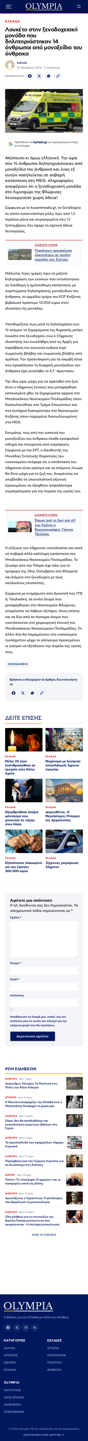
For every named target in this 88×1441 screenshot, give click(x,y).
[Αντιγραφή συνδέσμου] (58, 76)
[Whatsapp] (49, 76)
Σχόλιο (15, 917)
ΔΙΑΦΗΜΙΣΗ (12, 1404)
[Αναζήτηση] (79, 7)
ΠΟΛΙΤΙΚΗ (54, 1362)
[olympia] (44, 6)
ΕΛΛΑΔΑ (12, 21)
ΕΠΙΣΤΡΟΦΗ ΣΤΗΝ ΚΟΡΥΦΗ (44, 1435)
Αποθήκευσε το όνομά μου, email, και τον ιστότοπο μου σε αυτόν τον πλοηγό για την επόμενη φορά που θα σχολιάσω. (38, 1021)
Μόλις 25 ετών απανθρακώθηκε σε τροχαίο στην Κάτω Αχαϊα (20, 767)
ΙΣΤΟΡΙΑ (53, 1348)
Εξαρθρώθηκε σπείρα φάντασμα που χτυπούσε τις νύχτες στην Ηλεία (21, 818)
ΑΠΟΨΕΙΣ (11, 1355)
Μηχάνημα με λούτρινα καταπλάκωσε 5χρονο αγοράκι (63, 765)
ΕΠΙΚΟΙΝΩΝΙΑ (14, 1412)
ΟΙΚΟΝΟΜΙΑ (56, 1355)
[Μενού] (8, 6)
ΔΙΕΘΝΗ (10, 1362)
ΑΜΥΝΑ (9, 1348)
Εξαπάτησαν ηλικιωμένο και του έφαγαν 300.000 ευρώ (23, 867)
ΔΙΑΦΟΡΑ (54, 1370)
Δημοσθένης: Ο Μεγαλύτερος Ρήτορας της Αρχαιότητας (62, 816)
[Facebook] (30, 76)
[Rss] (35, 1328)
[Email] (26, 1328)
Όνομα (15, 963)
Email (15, 979)
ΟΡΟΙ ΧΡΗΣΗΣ (14, 1397)
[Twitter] (39, 76)
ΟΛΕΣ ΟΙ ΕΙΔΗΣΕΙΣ (44, 1234)
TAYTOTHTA (12, 1390)
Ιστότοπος (17, 995)
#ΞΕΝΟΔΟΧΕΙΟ (18, 664)
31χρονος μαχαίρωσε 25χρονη (61, 865)
